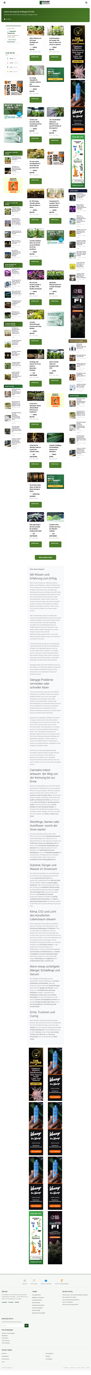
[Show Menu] (4, 2)
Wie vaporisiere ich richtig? (69, 1297)
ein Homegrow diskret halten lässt (43, 1002)
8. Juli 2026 (34, 256)
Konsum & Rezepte (37, 1308)
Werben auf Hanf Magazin (8, 1333)
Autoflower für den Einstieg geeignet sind (42, 859)
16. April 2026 (54, 538)
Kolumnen (4, 1353)
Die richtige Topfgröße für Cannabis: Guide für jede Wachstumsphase (35, 82)
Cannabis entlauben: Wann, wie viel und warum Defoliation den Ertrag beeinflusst (35, 245)
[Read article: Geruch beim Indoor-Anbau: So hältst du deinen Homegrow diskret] (35, 477)
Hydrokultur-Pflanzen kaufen (50, 887)
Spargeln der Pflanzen (46, 988)
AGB (78, 1367)
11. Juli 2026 (34, 214)
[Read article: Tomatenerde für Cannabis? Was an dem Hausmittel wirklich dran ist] (55, 193)
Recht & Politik (36, 1310)
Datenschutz (73, 1367)
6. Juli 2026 (34, 296)
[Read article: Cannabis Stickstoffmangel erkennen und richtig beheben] (35, 314)
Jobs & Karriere (5, 1340)
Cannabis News (36, 1295)
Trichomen (38, 1032)
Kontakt (83, 1367)
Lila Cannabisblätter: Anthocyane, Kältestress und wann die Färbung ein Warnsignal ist (55, 124)
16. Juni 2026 (35, 377)
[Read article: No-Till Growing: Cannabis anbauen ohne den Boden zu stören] (35, 193)
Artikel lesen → (35, 58)
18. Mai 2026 (35, 459)
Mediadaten (5, 1335)
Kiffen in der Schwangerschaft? (70, 1304)
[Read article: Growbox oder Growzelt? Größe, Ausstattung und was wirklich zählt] (35, 112)
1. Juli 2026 (34, 335)
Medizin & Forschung (38, 1297)
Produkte (48, 1356)
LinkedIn (17, 1302)
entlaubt (32, 1027)
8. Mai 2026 (53, 459)
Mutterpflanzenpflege (52, 852)
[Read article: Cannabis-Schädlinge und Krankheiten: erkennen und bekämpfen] (55, 437)
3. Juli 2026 (53, 296)
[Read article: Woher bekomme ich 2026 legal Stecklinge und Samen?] (35, 30)
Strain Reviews (36, 1302)
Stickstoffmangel (54, 985)
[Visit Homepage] (45, 2)
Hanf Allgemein (49, 1353)
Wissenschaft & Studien (38, 1313)
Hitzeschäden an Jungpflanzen (44, 958)
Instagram (4, 1302)
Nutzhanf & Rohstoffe (38, 1305)
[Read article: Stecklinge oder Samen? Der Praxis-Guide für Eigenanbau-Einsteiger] (35, 354)
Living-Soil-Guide (54, 880)
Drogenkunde (5, 1356)
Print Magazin (49, 1359)
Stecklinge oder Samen (53, 836)
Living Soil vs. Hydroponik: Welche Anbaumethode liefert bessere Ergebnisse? (35, 408)
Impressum (66, 1367)
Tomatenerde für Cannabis (44, 894)
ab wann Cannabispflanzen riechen (46, 999)
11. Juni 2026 (54, 375)
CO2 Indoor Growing (46, 944)
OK (26, 1325)
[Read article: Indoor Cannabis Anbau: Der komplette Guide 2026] (55, 354)
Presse (87, 1367)
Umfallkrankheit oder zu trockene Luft (41, 961)
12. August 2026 (36, 52)
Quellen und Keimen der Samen (39, 800)
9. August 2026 (54, 52)
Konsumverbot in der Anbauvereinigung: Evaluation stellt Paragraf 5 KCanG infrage (75, 1295)
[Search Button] (86, 2)
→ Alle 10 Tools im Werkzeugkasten (11, 40)
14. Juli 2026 (54, 135)
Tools (3, 1361)
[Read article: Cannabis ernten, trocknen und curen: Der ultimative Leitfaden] (55, 517)
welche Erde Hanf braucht (42, 878)
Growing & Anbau (37, 1300)
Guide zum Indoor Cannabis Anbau (41, 795)
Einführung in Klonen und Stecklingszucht (43, 843)
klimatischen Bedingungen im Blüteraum (42, 928)
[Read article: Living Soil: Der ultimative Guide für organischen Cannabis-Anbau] (35, 437)
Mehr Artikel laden (45, 557)
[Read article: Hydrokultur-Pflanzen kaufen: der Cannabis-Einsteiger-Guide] (55, 275)
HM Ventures (5, 1338)
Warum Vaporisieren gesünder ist (70, 1299)
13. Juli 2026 (34, 175)
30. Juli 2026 (34, 93)
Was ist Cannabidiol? (67, 1302)
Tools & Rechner (6, 1343)
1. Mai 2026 (34, 538)
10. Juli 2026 (54, 214)
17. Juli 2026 (34, 133)
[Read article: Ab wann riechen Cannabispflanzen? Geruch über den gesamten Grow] (35, 154)
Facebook (10, 1302)
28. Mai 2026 (35, 419)
